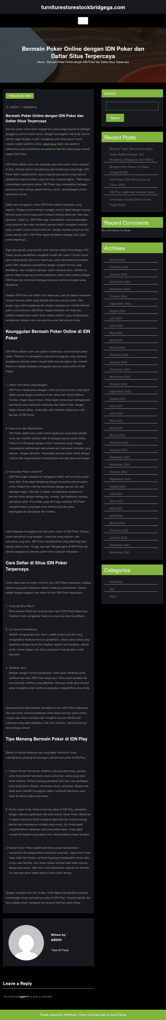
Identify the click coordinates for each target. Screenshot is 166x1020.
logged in (24, 996)
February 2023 (119, 442)
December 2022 (120, 457)
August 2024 (118, 311)
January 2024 (118, 362)
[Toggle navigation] (83, 20)
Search (110, 93)
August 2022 (118, 486)
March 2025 (117, 260)
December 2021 (120, 545)
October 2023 (118, 384)
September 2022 (120, 479)
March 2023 (117, 435)
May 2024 (116, 333)
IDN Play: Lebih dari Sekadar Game (132, 192)
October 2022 (118, 472)
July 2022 (116, 494)
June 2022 (116, 501)
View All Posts (60, 950)
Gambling (30, 107)
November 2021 (120, 552)
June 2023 (116, 413)
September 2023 (120, 391)
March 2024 (117, 347)
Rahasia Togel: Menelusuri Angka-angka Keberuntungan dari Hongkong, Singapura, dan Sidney (132, 154)
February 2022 (119, 530)
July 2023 (116, 406)
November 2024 (120, 289)
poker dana (49, 144)
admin (14, 107)
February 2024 (119, 355)
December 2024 (120, 282)
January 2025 (118, 274)
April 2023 (116, 428)
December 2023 (120, 369)
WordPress (70, 1015)
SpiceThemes (118, 1015)
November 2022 (120, 464)
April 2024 (116, 340)
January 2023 (118, 450)
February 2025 (119, 267)
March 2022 (117, 523)
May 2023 (116, 420)
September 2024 (120, 303)
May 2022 (116, 508)
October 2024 (118, 296)
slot (112, 589)
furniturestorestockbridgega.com (83, 7)
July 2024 (116, 318)
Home (40, 62)
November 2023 (120, 377)
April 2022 (116, 516)
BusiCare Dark (97, 1015)
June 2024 (116, 325)
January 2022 (118, 537)
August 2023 (118, 399)
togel (113, 596)
